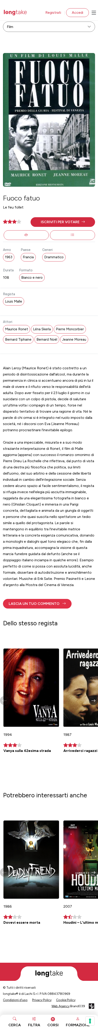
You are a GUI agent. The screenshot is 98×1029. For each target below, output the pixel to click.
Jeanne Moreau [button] (74, 339)
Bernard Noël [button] (46, 339)
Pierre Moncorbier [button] (70, 329)
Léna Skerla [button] (42, 329)
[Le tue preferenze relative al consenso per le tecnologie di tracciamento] (90, 1021)
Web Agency (61, 1006)
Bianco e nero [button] (32, 277)
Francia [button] (28, 257)
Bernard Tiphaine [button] (18, 339)
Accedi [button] (77, 12)
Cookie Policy (65, 1000)
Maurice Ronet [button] (16, 329)
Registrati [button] (53, 12)
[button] (63, 222)
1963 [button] (8, 257)
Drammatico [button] (54, 257)
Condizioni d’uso (15, 1000)
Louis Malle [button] (13, 301)
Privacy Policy (42, 1000)
